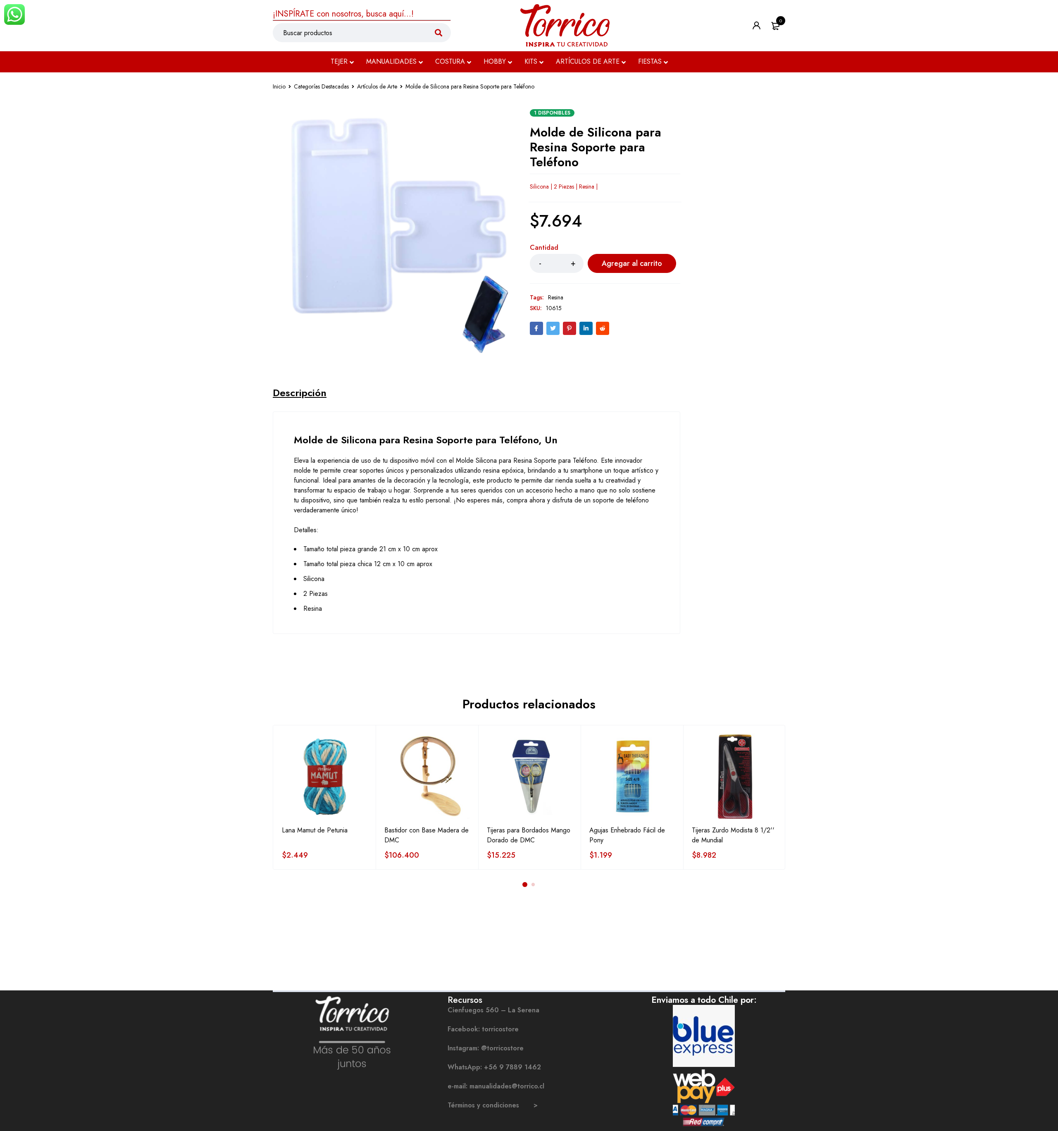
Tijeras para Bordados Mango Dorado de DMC (528, 835)
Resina (555, 297)
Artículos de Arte (377, 86)
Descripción (299, 393)
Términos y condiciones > (493, 1105)
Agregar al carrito (632, 263)
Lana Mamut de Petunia (315, 830)
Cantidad (544, 248)
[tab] (299, 393)
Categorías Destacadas (321, 86)
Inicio (279, 86)
